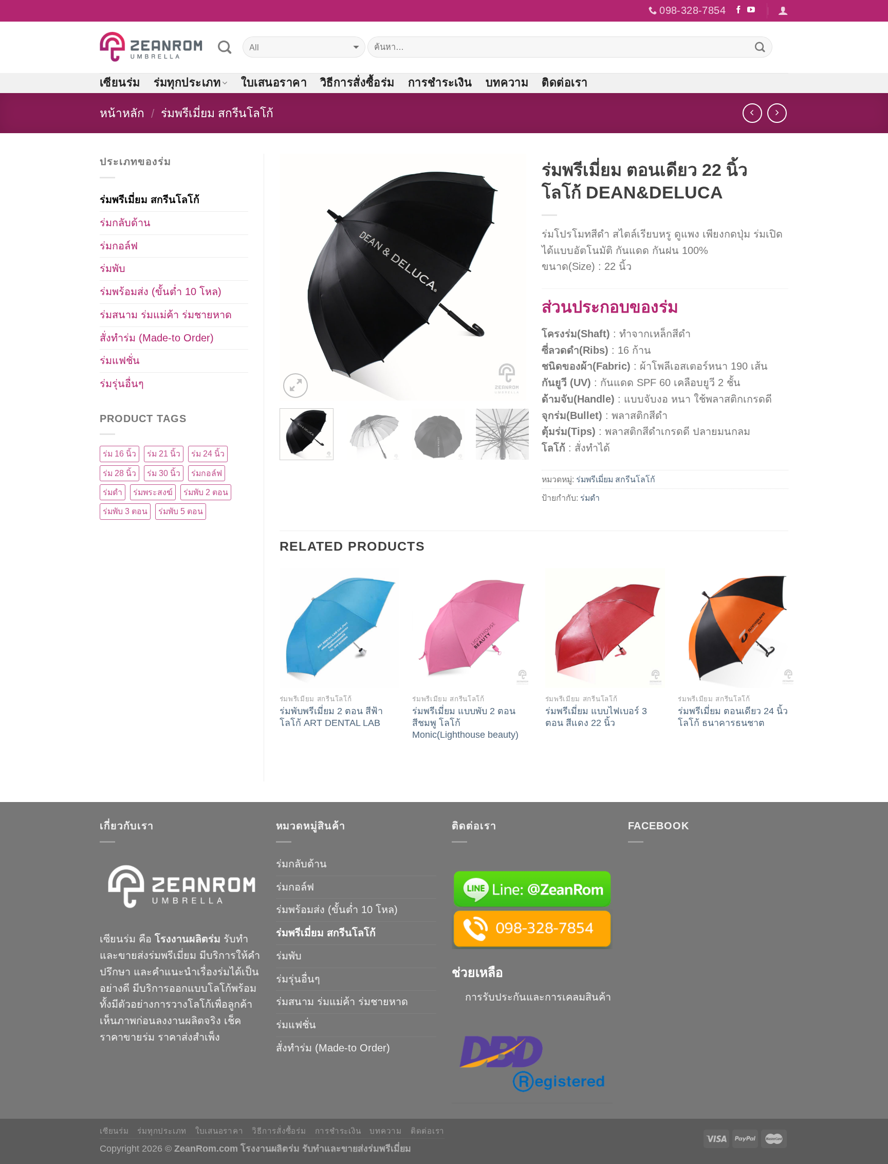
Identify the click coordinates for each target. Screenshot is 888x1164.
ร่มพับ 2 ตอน (205, 492)
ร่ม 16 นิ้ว (119, 453)
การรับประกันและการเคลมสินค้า (538, 997)
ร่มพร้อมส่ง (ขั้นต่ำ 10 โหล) (160, 291)
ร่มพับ (112, 268)
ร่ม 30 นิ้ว (163, 473)
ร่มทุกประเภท (187, 82)
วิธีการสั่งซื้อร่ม (357, 82)
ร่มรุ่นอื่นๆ (122, 383)
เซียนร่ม (120, 82)
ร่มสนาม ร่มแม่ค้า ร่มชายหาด (166, 314)
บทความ (507, 82)
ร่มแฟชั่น (120, 360)
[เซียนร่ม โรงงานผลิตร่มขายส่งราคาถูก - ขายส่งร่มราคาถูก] (151, 47)
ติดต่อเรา (564, 82)
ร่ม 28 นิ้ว (119, 473)
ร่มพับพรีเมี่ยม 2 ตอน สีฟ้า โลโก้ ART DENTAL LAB (331, 717)
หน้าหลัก (122, 113)
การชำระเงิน (440, 82)
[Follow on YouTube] (751, 10)
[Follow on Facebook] (739, 10)
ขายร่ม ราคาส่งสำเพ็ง (171, 1037)
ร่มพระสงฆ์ (153, 492)
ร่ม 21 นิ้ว (163, 453)
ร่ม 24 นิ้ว (208, 453)
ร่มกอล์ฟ (119, 245)
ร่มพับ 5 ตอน (180, 511)
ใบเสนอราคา (274, 82)
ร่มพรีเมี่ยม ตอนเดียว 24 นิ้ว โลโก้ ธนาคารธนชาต (733, 717)
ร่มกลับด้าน (125, 222)
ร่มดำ (590, 498)
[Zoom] (295, 385)
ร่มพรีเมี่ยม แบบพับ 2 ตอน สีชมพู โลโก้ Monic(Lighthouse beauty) (465, 723)
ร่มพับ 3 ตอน (125, 511)
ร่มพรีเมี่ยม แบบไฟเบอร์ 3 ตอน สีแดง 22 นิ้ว (596, 717)
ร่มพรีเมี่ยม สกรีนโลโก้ (217, 113)
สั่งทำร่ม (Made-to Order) (157, 337)
